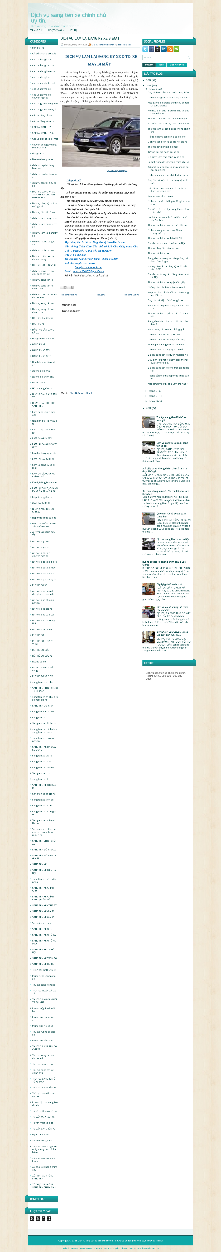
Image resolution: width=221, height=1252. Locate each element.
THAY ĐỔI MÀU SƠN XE (44, 970)
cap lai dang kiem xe (43, 71)
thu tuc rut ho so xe (42, 1025)
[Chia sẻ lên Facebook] (72, 287)
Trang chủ (100, 295)
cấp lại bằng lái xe (42, 115)
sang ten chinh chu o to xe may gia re (45, 698)
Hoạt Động (56, 30)
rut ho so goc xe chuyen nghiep (41, 554)
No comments (125, 44)
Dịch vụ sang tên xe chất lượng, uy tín (168, 175)
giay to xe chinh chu (43, 376)
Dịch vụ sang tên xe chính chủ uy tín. (68, 17)
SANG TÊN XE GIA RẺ (43, 911)
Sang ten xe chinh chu (44, 723)
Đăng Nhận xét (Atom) (81, 393)
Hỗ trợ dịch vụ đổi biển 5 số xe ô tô (167, 136)
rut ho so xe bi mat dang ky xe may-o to (43, 593)
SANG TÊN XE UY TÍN (43, 964)
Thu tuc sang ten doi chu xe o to (43, 1057)
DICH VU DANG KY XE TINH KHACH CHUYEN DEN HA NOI (43, 194)
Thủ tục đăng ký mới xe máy (163, 146)
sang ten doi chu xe (43, 711)
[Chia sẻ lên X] (68, 287)
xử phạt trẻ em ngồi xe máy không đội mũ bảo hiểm (44, 1149)
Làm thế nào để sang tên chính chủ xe (168, 162)
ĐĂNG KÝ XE (38, 344)
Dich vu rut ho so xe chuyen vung (43, 258)
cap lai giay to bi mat (43, 83)
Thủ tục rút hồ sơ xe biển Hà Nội (165, 238)
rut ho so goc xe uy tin (44, 579)
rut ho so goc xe (41, 547)
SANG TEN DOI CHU (42, 705)
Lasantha (107, 1248)
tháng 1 (153, 401)
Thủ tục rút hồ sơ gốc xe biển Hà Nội (167, 225)
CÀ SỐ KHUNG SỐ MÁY (44, 53)
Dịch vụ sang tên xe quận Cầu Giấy (166, 339)
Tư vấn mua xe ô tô (42, 1122)
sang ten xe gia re (42, 755)
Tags (161, 65)
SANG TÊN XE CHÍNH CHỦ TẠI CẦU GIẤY (43, 898)
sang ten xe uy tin (42, 805)
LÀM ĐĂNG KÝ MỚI (42, 438)
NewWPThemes (78, 1248)
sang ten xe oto (40, 779)
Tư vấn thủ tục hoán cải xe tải (163, 151)
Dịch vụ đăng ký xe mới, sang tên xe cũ (169, 97)
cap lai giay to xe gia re (45, 103)
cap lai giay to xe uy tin (44, 109)
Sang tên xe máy (41, 923)
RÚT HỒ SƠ (38, 635)
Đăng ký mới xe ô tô (43, 338)
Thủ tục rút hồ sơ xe (159, 253)
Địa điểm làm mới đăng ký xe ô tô (166, 157)
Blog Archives (177, 65)
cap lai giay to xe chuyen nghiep (41, 96)
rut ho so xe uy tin (42, 629)
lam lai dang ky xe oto (44, 453)
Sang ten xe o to (41, 773)
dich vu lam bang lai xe (45, 218)
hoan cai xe (38, 382)
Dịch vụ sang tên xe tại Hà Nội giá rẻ (167, 141)
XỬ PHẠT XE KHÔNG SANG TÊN (42, 1177)
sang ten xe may (41, 761)
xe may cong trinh (42, 1140)
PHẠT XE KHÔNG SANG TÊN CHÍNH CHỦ (44, 525)
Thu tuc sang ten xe (43, 1064)
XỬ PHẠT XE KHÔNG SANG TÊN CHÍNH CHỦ (44, 1186)
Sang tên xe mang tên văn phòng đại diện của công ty (168, 260)
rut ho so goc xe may (43, 567)
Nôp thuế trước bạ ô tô (44, 517)
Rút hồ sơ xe (39, 661)
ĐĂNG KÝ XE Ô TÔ (41, 356)
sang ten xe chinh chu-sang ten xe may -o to (44, 731)
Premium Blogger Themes (124, 1248)
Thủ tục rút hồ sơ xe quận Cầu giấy (166, 282)
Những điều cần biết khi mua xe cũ (166, 287)
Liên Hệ (73, 30)
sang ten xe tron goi (43, 799)
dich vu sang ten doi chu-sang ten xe (43, 272)
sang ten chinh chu (42, 682)
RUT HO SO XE (39, 585)
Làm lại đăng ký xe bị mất (103, 44)
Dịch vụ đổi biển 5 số (43, 212)
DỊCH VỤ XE (38, 323)
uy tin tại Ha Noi (40, 1134)
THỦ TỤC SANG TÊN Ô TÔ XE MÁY (43, 1080)
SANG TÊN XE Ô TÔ (42, 929)
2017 (149, 80)
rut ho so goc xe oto (43, 573)
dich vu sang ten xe (43, 279)
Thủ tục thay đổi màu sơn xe (163, 248)
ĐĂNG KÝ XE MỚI (41, 350)
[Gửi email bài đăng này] (62, 287)
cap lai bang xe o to (43, 65)
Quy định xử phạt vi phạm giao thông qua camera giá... (168, 361)
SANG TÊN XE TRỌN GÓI (44, 958)
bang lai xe (38, 47)
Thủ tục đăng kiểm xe (43, 984)
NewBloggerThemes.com (148, 1248)
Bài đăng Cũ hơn (131, 295)
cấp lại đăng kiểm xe (43, 121)
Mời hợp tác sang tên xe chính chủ (166, 344)
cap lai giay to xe (41, 88)
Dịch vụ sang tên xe (43, 303)
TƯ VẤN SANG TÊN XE (43, 1128)
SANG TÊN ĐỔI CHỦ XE (44, 849)
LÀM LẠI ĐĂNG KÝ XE (43, 459)
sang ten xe (38, 717)
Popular (149, 65)
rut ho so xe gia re (42, 608)
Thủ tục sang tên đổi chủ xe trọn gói (167, 118)
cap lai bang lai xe (42, 59)
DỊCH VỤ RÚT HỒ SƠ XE (44, 265)
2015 (149, 85)
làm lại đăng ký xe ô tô (44, 482)
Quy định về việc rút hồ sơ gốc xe (166, 300)
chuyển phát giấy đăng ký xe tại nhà (44, 146)
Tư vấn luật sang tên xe (44, 1111)
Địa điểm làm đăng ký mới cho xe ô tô (168, 123)
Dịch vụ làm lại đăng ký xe (117, 171)
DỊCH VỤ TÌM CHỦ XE (43, 318)
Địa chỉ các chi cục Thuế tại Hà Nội (166, 243)
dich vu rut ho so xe (43, 250)
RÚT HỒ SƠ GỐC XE (42, 655)
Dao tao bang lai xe (43, 159)
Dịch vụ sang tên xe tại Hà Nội (164, 334)
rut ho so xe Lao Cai (43, 614)
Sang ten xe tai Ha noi (44, 793)
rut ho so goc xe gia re (44, 561)
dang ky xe (38, 153)
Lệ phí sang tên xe (42, 497)
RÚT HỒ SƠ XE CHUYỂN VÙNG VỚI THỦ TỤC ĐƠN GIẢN (172, 634)
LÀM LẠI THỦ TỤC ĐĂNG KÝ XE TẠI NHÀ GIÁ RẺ (45, 490)
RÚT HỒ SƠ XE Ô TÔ (42, 676)
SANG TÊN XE (39, 864)
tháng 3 (153, 390)
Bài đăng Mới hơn (69, 295)
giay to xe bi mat (41, 370)
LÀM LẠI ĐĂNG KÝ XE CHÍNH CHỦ (43, 475)
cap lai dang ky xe (42, 77)
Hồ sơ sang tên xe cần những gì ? (166, 329)
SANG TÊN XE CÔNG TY (44, 905)
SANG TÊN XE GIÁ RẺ (43, 917)
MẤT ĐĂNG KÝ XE (41, 503)
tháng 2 (153, 395)
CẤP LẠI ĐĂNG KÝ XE (43, 132)
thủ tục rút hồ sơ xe (42, 1040)
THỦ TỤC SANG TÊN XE (44, 1087)
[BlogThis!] (65, 287)
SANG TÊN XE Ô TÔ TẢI (44, 934)
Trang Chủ (36, 30)
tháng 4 (153, 89)
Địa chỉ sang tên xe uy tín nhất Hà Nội (168, 354)
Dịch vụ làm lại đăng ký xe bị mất (90, 38)
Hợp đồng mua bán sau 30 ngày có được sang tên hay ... (167, 189)
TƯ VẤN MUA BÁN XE (43, 1116)
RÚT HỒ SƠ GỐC (40, 649)
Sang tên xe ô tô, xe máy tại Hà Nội (145, 1240)
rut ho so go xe (40, 541)
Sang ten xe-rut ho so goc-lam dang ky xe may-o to (44, 832)
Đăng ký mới (73, 180)
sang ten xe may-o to (43, 767)
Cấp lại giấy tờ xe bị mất (45, 138)
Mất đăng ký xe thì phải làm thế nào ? (168, 383)
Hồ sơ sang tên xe (42, 388)
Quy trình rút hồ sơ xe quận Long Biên (168, 92)
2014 (149, 408)
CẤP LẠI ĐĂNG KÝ (41, 127)
